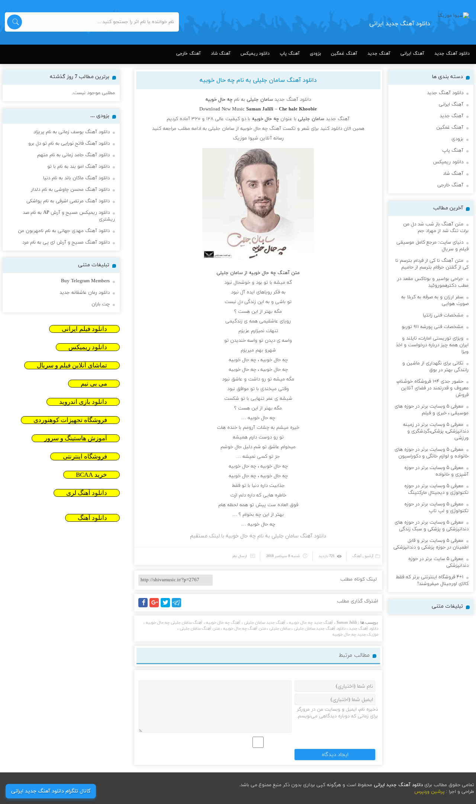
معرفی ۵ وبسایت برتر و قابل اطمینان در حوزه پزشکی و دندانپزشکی (431, 544)
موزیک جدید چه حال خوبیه (355, 634)
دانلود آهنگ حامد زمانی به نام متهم (73, 155)
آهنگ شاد (221, 54)
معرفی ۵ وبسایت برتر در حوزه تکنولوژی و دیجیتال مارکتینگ (436, 489)
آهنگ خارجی (188, 54)
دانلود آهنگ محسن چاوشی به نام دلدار (70, 189)
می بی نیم (94, 383)
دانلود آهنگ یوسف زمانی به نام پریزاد (71, 132)
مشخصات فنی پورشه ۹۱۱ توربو (432, 327)
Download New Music (222, 109)
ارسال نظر (239, 556)
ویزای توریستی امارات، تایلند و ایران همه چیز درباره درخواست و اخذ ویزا (432, 345)
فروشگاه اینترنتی (85, 456)
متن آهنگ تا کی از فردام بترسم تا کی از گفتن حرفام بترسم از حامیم (432, 264)
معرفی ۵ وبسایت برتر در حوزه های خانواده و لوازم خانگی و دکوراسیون (432, 453)
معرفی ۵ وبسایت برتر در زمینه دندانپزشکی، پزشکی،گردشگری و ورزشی (436, 431)
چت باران (100, 304)
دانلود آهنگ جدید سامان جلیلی (319, 628)
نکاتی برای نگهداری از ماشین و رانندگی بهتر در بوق (435, 366)
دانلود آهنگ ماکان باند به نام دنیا (76, 178)
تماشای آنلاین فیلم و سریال (72, 365)
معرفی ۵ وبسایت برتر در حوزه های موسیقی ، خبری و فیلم (432, 410)
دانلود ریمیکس (255, 54)
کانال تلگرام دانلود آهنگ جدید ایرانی (50, 791)
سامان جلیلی (279, 628)
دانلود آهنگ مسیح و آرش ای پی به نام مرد (66, 242)
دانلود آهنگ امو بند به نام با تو (78, 166)
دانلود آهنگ (92, 517)
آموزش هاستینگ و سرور (75, 438)
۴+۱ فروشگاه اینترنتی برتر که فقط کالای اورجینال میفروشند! (432, 580)
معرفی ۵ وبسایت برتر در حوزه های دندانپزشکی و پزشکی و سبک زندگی (432, 526)
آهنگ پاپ (290, 54)
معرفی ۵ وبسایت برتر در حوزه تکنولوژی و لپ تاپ (436, 507)
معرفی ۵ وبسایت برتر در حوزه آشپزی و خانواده (436, 471)
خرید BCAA (91, 474)
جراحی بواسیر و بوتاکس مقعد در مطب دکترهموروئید (433, 282)
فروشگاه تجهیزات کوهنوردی (70, 420)
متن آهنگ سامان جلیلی (200, 628)
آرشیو (369, 556)
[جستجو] (14, 22)
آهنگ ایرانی (412, 54)
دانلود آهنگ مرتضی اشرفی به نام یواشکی (68, 201)
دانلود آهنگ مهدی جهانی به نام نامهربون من (64, 231)
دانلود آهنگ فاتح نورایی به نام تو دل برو (69, 143)
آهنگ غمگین (344, 54)
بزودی (315, 54)
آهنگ (357, 556)
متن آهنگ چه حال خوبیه (244, 628)
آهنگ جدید (378, 54)
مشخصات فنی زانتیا (443, 315)
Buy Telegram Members (85, 281)
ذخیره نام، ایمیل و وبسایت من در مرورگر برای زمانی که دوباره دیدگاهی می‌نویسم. (337, 713)
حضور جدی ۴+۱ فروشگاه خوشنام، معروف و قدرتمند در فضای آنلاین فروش (432, 388)
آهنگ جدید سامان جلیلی (265, 622)
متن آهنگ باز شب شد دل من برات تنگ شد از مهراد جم (436, 227)
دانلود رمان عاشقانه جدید (85, 292)
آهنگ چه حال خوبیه (223, 622)
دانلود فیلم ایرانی (84, 328)
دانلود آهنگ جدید (452, 54)
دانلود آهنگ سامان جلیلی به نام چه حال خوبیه (258, 80)
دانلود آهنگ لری (86, 492)
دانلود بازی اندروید (83, 401)
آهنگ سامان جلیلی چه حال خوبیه (174, 622)
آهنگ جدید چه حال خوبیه (311, 622)
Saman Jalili (347, 622)
